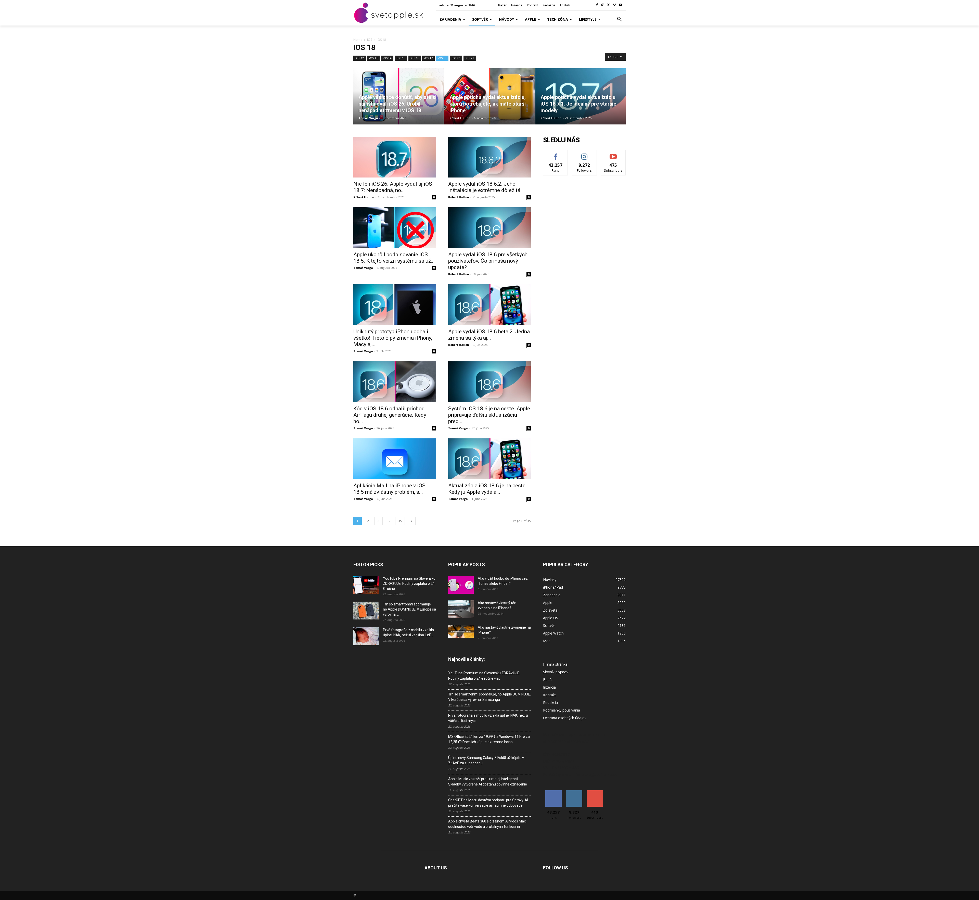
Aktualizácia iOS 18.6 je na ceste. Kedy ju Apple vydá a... (487, 489)
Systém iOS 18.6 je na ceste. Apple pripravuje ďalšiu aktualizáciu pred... (489, 414)
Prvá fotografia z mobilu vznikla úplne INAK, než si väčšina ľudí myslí (488, 718)
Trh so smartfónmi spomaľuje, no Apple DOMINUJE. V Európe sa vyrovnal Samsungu (489, 697)
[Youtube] (620, 5)
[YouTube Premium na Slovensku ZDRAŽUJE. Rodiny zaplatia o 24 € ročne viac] (366, 585)
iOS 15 (401, 58)
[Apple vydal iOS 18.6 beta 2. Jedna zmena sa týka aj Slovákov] (489, 304)
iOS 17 (428, 58)
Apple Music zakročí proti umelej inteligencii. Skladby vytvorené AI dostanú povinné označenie (487, 781)
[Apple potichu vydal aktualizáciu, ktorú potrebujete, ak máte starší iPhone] (489, 96)
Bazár (548, 679)
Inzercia (549, 687)
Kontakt (549, 694)
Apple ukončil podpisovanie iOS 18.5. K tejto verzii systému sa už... (394, 257)
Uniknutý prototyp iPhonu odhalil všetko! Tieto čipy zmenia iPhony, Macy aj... (392, 337)
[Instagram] (603, 5)
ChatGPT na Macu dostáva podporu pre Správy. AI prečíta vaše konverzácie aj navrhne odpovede (488, 802)
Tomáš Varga (368, 118)
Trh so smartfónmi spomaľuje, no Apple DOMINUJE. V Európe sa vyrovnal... (409, 609)
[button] (619, 19)
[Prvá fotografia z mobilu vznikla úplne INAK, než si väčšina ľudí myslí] (366, 636)
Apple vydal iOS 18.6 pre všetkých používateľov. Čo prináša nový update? (487, 260)
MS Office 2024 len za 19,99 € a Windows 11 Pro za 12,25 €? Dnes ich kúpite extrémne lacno (489, 739)
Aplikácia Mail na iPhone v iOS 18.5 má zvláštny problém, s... (389, 489)
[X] (609, 5)
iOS (369, 39)
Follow (584, 154)
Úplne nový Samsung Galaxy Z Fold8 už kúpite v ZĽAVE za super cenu (486, 760)
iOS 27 (470, 58)
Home (357, 39)
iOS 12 (359, 58)
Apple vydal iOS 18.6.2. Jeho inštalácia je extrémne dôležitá (484, 187)
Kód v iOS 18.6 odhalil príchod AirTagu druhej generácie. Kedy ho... (389, 414)
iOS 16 (414, 58)
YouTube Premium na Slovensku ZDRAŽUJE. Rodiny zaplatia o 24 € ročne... (409, 583)
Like (556, 154)
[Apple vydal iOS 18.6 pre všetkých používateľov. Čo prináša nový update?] (489, 227)
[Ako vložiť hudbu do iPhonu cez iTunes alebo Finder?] (461, 585)
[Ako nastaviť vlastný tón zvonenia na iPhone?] (461, 609)
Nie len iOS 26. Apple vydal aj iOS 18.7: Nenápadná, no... (392, 187)
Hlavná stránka (555, 664)
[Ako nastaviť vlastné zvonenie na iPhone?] (461, 631)
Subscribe (613, 154)
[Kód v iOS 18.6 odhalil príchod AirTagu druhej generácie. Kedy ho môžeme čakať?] (394, 381)
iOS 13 (373, 58)
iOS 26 (456, 58)
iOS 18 (442, 58)
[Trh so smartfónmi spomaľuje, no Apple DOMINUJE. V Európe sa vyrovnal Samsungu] (366, 610)
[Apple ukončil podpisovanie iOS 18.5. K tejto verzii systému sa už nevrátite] (394, 227)
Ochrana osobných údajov (564, 717)
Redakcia (550, 702)
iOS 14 (387, 58)
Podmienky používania (561, 710)
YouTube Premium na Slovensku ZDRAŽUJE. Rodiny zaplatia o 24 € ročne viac (484, 675)
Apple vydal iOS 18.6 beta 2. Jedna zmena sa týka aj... (489, 334)
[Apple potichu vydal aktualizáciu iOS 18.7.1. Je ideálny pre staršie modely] (580, 96)
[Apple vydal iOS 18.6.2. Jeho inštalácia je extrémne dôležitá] (489, 157)
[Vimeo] (614, 5)
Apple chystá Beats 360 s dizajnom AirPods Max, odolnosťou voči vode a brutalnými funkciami (487, 824)
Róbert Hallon (459, 118)
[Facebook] (597, 5)
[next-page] (411, 521)
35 (400, 521)
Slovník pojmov (555, 671)
